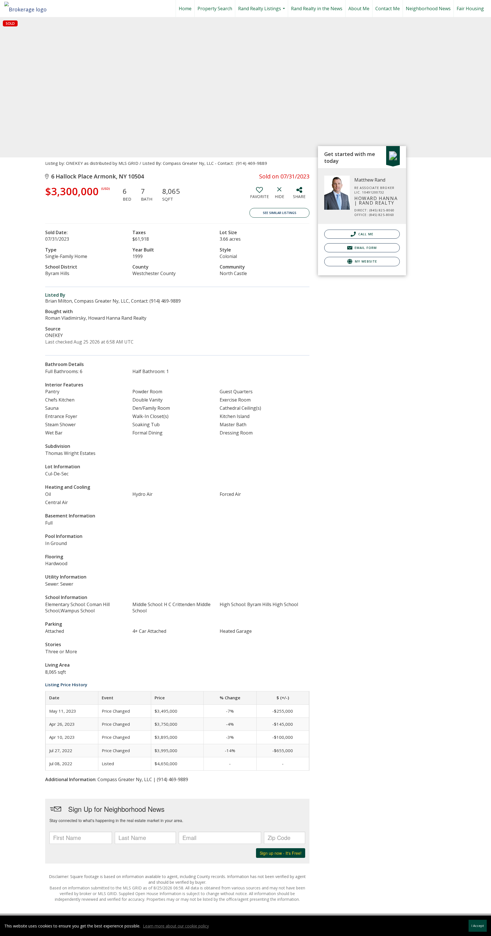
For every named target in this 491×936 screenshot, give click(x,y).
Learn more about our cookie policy (176, 926)
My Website (365, 261)
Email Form (365, 248)
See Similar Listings (279, 213)
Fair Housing (470, 8)
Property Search (214, 8)
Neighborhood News (428, 8)
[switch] (259, 194)
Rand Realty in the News (316, 8)
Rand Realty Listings (262, 11)
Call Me (365, 234)
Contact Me (387, 8)
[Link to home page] (28, 7)
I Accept (477, 925)
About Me (358, 8)
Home (185, 8)
